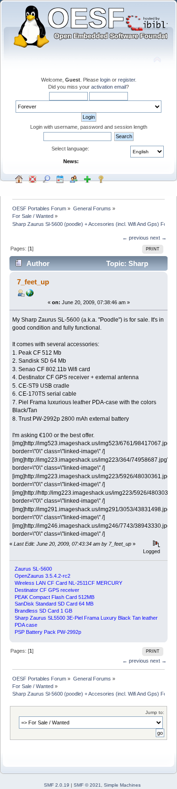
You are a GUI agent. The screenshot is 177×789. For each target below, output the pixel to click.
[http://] (30, 295)
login (105, 80)
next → (158, 238)
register (126, 80)
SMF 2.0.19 (56, 785)
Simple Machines (122, 785)
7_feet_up (33, 282)
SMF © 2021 (87, 785)
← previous (135, 238)
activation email (108, 87)
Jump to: (154, 712)
